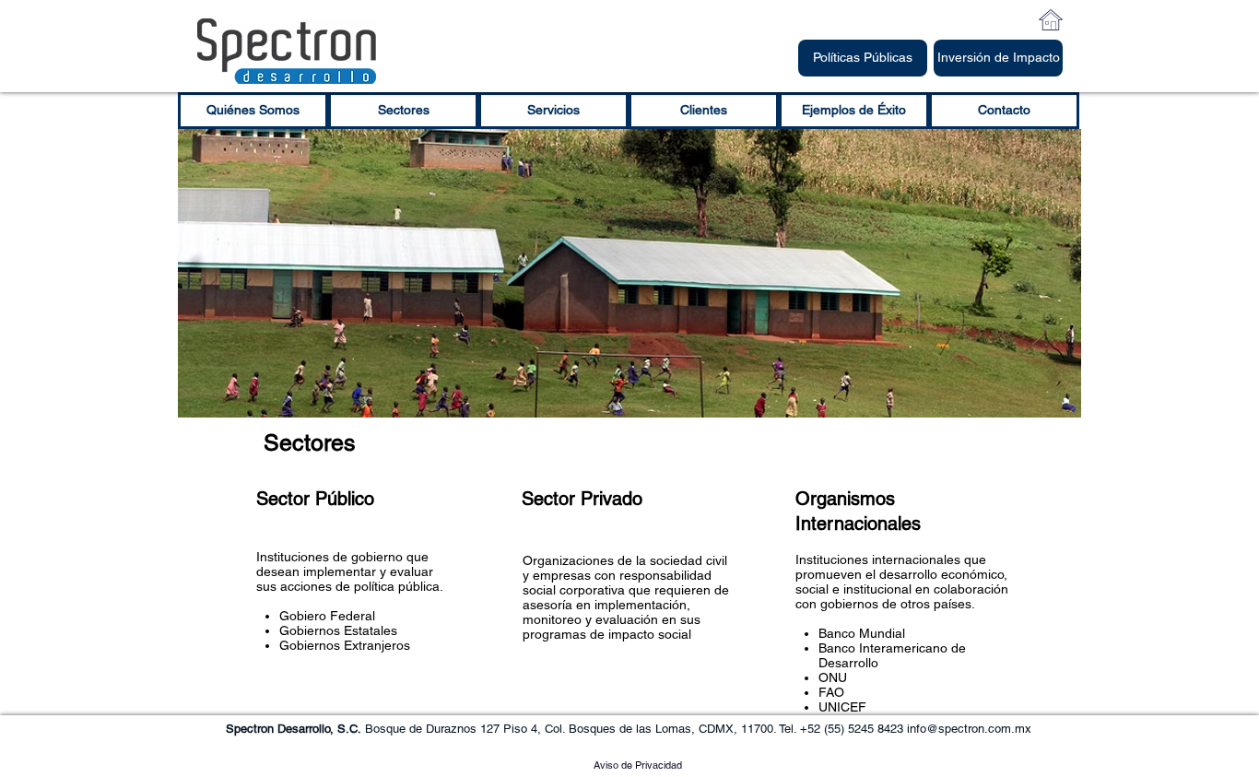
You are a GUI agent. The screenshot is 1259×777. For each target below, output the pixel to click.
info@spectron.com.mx (969, 729)
